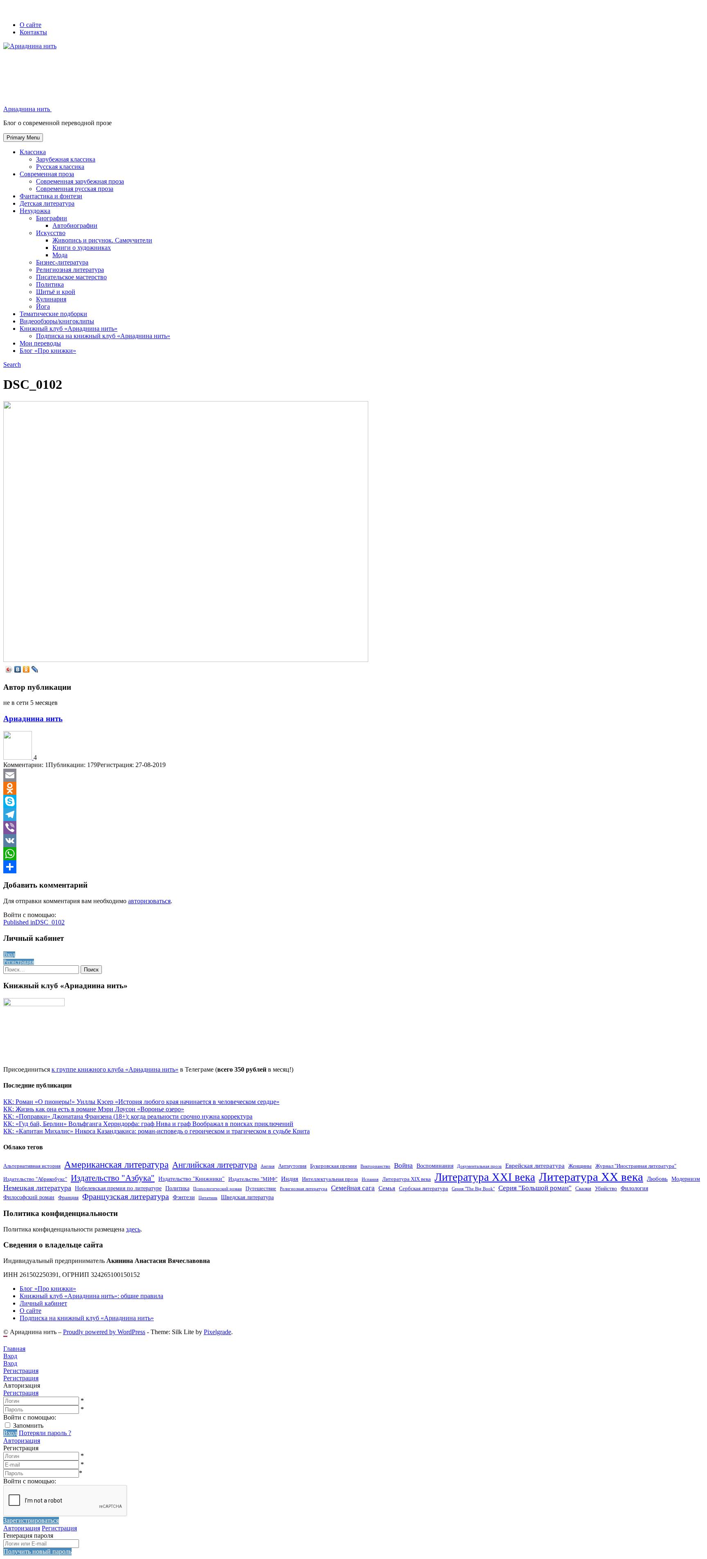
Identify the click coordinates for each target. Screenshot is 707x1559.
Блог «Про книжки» (48, 350)
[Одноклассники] (26, 669)
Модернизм (685, 1178)
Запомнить (28, 1425)
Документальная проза (479, 1166)
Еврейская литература (535, 1165)
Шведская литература (247, 1197)
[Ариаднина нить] (18, 757)
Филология (634, 1188)
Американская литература (116, 1165)
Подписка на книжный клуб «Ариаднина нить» (103, 335)
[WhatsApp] (353, 853)
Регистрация (20, 1392)
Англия (268, 1166)
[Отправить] (353, 866)
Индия (289, 1178)
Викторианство (375, 1166)
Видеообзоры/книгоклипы (57, 321)
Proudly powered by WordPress (104, 1331)
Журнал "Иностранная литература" (635, 1166)
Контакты (33, 32)
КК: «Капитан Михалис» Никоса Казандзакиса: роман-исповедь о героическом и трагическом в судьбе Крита (156, 1131)
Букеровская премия (333, 1166)
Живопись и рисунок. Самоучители (102, 240)
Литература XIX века (406, 1179)
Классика (33, 151)
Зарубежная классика (65, 159)
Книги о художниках (81, 247)
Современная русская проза (74, 188)
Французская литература (125, 1196)
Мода (60, 254)
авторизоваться (149, 900)
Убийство (606, 1188)
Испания (370, 1179)
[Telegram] (353, 814)
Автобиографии (74, 225)
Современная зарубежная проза (80, 181)
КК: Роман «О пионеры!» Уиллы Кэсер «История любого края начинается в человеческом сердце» (141, 1101)
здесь (133, 1229)
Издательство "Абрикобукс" (35, 1179)
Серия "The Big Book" (473, 1189)
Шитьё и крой (55, 291)
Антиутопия (292, 1166)
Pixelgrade (217, 1331)
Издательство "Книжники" (191, 1178)
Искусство (50, 232)
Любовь (657, 1178)
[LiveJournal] (35, 669)
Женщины (580, 1166)
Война (403, 1165)
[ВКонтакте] (18, 669)
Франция (68, 1197)
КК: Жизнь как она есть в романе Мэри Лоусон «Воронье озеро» (93, 1109)
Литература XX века (591, 1176)
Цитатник (207, 1198)
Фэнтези (184, 1196)
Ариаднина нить (33, 718)
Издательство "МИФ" (252, 1179)
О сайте (30, 24)
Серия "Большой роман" (535, 1188)
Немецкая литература (37, 1188)
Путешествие (260, 1188)
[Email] (353, 775)
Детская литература (47, 203)
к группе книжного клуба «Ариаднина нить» (115, 1069)
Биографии (51, 218)
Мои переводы (40, 343)
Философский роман (28, 1197)
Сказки (583, 1188)
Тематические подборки (53, 313)
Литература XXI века (485, 1177)
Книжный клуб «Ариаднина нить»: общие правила (91, 1295)
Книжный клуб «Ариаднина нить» (68, 328)
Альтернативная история (32, 1166)
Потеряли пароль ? (45, 1432)
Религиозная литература (70, 269)
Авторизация (21, 1440)
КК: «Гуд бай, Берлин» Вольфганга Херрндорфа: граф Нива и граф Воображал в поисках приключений (148, 1123)
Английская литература (214, 1165)
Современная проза (47, 173)
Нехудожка (35, 210)
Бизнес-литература (62, 262)
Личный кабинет (43, 1303)
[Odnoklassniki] (353, 788)
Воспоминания (435, 1165)
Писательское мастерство (71, 277)
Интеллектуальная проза (330, 1179)
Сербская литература (423, 1188)
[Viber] (353, 827)
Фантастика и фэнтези (51, 196)
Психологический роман (217, 1189)
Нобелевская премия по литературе (118, 1188)
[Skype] (353, 801)
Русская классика (60, 166)
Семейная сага (353, 1188)
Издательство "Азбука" (113, 1177)
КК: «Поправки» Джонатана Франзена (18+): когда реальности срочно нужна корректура (127, 1116)
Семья (386, 1187)
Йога (43, 306)
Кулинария (51, 299)
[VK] (353, 840)
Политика (50, 284)
